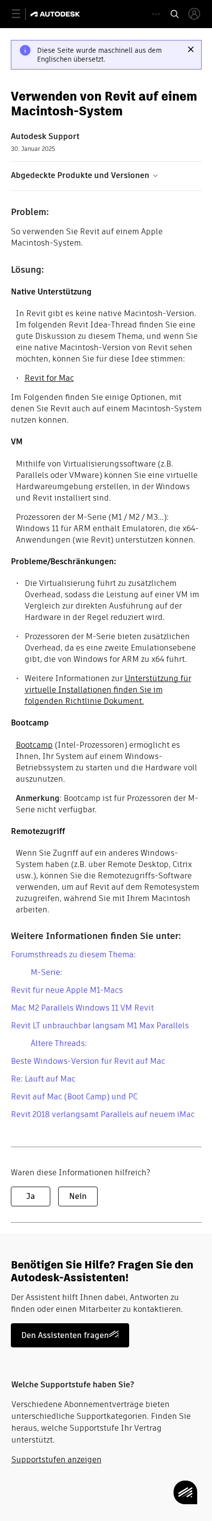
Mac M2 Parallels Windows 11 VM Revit (82, 1008)
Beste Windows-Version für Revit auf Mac (88, 1061)
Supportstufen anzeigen (56, 1459)
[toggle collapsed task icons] (156, 14)
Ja (30, 1196)
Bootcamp (34, 745)
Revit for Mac (49, 378)
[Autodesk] (56, 14)
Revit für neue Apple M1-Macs (67, 990)
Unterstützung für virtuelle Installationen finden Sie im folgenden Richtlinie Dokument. (108, 690)
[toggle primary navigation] (21, 14)
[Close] (190, 49)
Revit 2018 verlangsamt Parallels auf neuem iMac (103, 1114)
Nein (78, 1196)
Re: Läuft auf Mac (43, 1079)
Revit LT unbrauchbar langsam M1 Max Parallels (100, 1025)
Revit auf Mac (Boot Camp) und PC (74, 1096)
